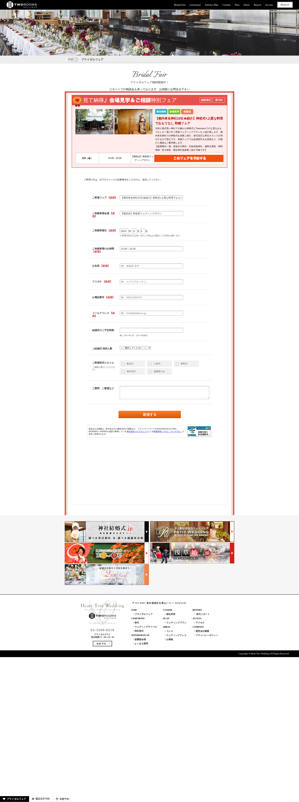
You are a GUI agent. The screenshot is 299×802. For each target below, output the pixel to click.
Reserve (285, 4)
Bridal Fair (179, 5)
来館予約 (64, 799)
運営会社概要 (202, 631)
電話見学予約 (42, 798)
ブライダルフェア (16, 799)
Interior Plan (211, 5)
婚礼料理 (170, 614)
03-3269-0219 (102, 630)
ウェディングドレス (176, 635)
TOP (70, 59)
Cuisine (227, 5)
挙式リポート (203, 614)
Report (257, 5)
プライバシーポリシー (207, 635)
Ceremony (195, 5)
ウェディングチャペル (146, 626)
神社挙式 (139, 631)
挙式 (137, 622)
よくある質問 (141, 643)
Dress (247, 5)
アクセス (200, 622)
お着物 (169, 639)
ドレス (169, 631)
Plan (237, 5)
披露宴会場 (140, 639)
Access (269, 5)
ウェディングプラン (176, 622)
